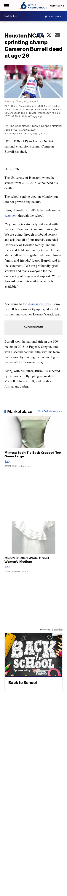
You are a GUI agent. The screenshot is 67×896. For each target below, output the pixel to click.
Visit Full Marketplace (50, 411)
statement (10, 215)
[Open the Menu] (6, 5)
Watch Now (56, 6)
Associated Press (39, 304)
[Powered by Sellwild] (57, 629)
